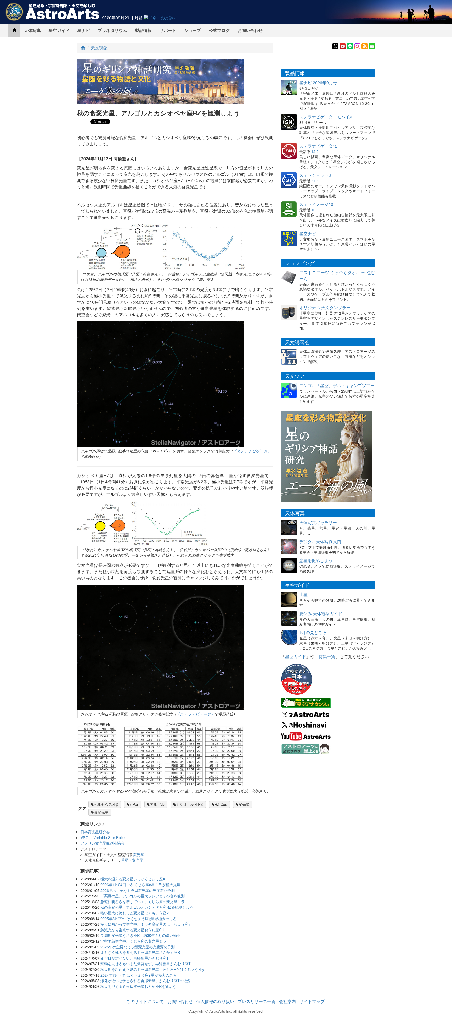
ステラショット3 (315, 175)
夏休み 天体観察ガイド (320, 613)
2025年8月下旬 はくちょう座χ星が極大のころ (138, 918)
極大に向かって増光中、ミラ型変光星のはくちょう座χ (145, 924)
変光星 (244, 804)
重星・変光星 (132, 860)
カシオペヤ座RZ (189, 804)
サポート (168, 30)
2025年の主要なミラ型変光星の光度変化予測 (137, 946)
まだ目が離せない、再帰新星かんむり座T (134, 958)
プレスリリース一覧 (256, 1001)
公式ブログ (219, 30)
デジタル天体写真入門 (320, 542)
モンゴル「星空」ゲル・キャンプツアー (337, 385)
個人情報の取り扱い (215, 1001)
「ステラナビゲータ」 (252, 451)
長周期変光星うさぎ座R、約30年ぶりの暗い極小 (140, 935)
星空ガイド (59, 30)
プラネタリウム (112, 30)
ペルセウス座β (106, 804)
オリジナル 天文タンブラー (325, 307)
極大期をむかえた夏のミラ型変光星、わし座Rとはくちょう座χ (152, 969)
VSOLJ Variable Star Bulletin (104, 837)
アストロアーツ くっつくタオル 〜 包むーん (337, 275)
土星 (303, 594)
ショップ (192, 30)
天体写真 (32, 30)
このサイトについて (145, 1001)
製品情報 (143, 30)
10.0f (315, 209)
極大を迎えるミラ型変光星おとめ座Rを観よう (138, 986)
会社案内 (287, 1001)
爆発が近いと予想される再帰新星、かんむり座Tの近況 (145, 980)
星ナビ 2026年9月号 (318, 83)
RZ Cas (220, 804)
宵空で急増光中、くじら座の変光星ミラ (133, 941)
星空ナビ (307, 233)
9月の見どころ (313, 632)
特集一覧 (327, 656)
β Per (133, 804)
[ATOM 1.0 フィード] (364, 46)
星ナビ (83, 30)
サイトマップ (312, 1001)
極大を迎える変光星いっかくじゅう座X (132, 878)
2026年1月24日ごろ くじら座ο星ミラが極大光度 (140, 884)
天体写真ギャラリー (318, 522)
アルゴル (157, 804)
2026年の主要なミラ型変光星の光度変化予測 (137, 890)
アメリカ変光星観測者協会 (103, 843)
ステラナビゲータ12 (318, 146)
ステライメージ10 (316, 204)
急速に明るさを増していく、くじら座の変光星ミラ (142, 901)
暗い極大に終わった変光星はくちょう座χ (134, 912)
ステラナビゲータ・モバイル (326, 117)
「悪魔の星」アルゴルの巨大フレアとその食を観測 (142, 895)
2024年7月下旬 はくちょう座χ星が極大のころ (138, 975)
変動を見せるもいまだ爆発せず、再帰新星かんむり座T (145, 963)
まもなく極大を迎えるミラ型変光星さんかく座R (140, 952)
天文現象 (99, 48)
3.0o (315, 180)
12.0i (315, 151)
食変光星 (101, 812)
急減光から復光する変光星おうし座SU (132, 929)
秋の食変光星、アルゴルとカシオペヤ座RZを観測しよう (146, 907)
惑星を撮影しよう (316, 560)
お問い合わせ (250, 30)
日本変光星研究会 (95, 831)
